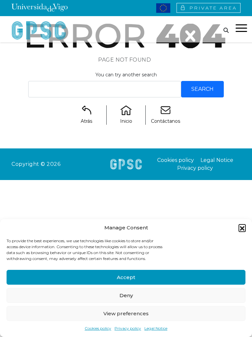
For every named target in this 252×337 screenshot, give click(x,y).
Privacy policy (128, 328)
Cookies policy (98, 328)
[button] (242, 227)
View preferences (126, 313)
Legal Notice (155, 328)
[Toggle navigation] (241, 29)
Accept (126, 277)
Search (202, 89)
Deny (126, 295)
